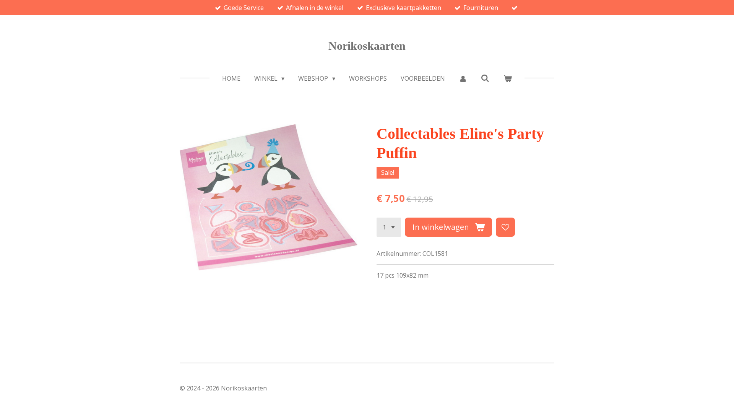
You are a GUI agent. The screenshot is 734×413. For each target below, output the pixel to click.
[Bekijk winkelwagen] (508, 78)
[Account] (463, 78)
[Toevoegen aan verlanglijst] (505, 227)
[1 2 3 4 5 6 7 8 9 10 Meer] (389, 227)
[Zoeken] (485, 78)
